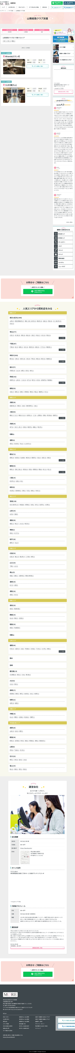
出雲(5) (16, 585)
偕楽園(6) (49, 380)
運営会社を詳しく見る (63, 91)
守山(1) (22, 443)
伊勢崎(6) (26, 392)
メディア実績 (6, 1023)
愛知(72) (13, 454)
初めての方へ (22, 7)
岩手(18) (13, 539)
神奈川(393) (14, 355)
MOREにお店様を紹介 (24, 1028)
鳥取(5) (11, 594)
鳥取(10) (13, 591)
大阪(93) (13, 412)
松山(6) (11, 618)
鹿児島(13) (13, 671)
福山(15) (17, 556)
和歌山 (12, 434)
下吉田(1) (16, 750)
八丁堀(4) (27, 556)
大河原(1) (47, 504)
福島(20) (13, 520)
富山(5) (11, 769)
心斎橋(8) (39, 415)
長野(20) (13, 727)
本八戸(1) (16, 533)
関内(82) (12, 359)
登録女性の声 (6, 1028)
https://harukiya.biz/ (26, 848)
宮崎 (11, 665)
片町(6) (16, 759)
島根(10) (13, 581)
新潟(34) (13, 737)
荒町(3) (20, 769)
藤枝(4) (40, 469)
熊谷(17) (38, 335)
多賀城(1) (27, 504)
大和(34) (28, 359)
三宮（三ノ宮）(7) (18, 427)
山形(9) (11, 514)
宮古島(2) (26, 717)
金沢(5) (20, 759)
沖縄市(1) (32, 717)
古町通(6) (17, 740)
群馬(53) (13, 388)
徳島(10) (13, 624)
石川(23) (13, 756)
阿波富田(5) (17, 627)
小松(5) (25, 759)
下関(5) (11, 566)
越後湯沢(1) (42, 740)
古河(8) (38, 380)
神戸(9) (11, 427)
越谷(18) (28, 335)
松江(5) (11, 585)
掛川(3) (45, 469)
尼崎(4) (25, 427)
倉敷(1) (16, 575)
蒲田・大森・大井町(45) (30, 321)
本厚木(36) (22, 359)
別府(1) (16, 684)
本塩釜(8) (21, 504)
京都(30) (13, 402)
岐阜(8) (12, 487)
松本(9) (17, 731)
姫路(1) (13, 41)
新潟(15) (12, 740)
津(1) (21, 481)
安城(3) (49, 457)
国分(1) (19, 674)
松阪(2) (18, 481)
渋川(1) (46, 392)
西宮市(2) (29, 427)
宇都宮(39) (12, 370)
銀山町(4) (22, 556)
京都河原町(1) (29, 406)
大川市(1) (44, 648)
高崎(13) (17, 392)
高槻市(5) (55, 415)
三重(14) (13, 477)
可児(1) (28, 490)
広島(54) (13, 553)
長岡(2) (37, 740)
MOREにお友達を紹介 (24, 1026)
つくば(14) (23, 380)
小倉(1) (36, 406)
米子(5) (16, 594)
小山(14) (18, 370)
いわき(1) (21, 523)
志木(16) (43, 335)
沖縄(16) (13, 713)
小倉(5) (22, 648)
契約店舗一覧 (22, 1023)
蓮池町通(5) (17, 608)
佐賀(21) (13, 699)
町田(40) (50, 321)
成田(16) (37, 347)
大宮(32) (12, 335)
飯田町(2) (41, 392)
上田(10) (12, 731)
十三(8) (34, 415)
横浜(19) (38, 359)
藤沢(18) (43, 359)
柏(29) (16, 347)
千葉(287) (13, 343)
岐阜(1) (33, 490)
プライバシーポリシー (40, 1023)
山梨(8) (12, 746)
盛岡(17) (12, 542)
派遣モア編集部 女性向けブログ (42, 1017)
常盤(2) (11, 575)
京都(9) (19, 406)
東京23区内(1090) (16, 317)
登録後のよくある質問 (24, 1021)
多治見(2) (12, 490)
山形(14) (13, 510)
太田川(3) (44, 457)
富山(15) (13, 766)
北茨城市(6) (44, 380)
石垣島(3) (21, 717)
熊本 (11, 658)
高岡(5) (16, 769)
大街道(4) (21, 618)
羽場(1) (24, 490)
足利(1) (27, 370)
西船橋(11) (49, 347)
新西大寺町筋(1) (29, 575)
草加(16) (48, 335)
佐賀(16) (12, 703)
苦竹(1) (37, 504)
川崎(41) (17, 359)
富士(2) (49, 469)
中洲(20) (12, 648)
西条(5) (16, 618)
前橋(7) (22, 392)
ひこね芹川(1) (27, 443)
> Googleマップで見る (59, 88)
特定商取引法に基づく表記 (41, 1026)
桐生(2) (36, 392)
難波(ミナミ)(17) (14, 415)
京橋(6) (44, 415)
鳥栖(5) (17, 703)
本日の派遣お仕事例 (7, 1026)
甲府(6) (11, 750)
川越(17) (33, 335)
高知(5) (11, 608)
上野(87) (12, 321)
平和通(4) (27, 648)
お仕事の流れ (11, 7)
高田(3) (27, 740)
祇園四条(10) (13, 406)
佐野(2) (23, 370)
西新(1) (49, 648)
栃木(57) (13, 367)
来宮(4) (30, 469)
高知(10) (13, 605)
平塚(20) (33, 359)
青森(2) (12, 529)
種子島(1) (28, 674)
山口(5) (16, 566)
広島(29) (12, 556)
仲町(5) (22, 740)
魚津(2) (25, 769)
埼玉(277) (13, 332)
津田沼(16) (31, 347)
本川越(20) (17, 335)
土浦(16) (18, 380)
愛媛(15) (13, 615)
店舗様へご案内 (38, 1021)
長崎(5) (17, 693)
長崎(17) (13, 690)
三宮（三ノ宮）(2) (7, 41)
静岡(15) (12, 469)
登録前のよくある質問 (24, 1017)
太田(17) (12, 392)
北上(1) (17, 542)
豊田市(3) (33, 457)
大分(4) (12, 680)
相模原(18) (49, 359)
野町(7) (11, 759)
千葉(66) (12, 347)
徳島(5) (11, 627)
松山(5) (11, 717)
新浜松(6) (25, 469)
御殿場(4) (35, 469)
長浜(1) (11, 443)
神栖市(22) (12, 380)
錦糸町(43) (39, 321)
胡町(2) (33, 556)
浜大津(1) (16, 443)
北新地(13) (29, 415)
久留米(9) (17, 648)
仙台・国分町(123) (14, 504)
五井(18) (26, 347)
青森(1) (11, 533)
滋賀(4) (12, 440)
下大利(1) (38, 648)
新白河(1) (27, 523)
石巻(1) (32, 504)
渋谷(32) (12, 323)
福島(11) (12, 523)
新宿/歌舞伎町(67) (19, 321)
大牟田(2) (32, 648)
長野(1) (21, 731)
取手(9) (34, 380)
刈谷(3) (39, 457)
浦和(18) (23, 335)
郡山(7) (17, 523)
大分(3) (11, 684)
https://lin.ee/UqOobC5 (17, 1009)
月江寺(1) (22, 750)
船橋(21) (21, 347)
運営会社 (44, 7)
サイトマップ (38, 1028)
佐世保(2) (26, 693)
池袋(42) (45, 321)
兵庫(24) (13, 423)
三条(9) (23, 406)
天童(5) (16, 514)
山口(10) (13, 562)
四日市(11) (12, 481)
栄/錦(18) (17, 457)
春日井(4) (28, 457)
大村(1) (32, 693)
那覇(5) (16, 717)
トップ (3, 7)
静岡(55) (13, 466)
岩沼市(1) (41, 504)
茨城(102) (13, 376)
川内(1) (23, 674)
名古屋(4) (22, 457)
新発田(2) (31, 740)
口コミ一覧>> (69, 222)
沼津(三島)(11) (18, 469)
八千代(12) (43, 347)
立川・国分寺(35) (57, 321)
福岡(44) (13, 645)
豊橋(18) (12, 457)
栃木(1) (32, 370)
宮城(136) (13, 501)
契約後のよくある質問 (24, 1019)
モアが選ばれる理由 (34, 7)
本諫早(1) (36, 693)
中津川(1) (37, 490)
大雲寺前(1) (22, 575)
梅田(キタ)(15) (22, 415)
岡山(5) (12, 572)
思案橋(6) (12, 693)
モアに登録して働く (38, 66)
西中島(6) (49, 415)
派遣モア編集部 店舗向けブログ (42, 1019)
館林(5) (32, 392)
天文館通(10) (13, 674)
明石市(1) (40, 427)
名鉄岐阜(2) (18, 490)
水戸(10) (29, 380)
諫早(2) (22, 693)
